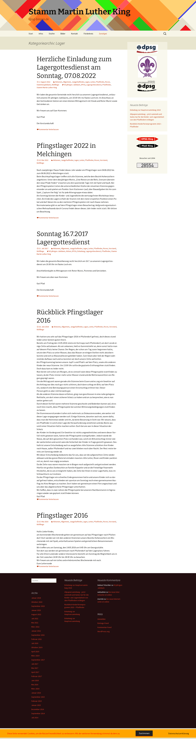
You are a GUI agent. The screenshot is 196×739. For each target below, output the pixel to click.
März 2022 (35, 627)
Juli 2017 (34, 664)
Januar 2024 (36, 598)
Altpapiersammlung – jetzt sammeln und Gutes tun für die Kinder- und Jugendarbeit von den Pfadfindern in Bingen (147, 117)
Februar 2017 (36, 676)
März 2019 (35, 655)
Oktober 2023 (36, 602)
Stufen (52, 33)
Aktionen (58, 82)
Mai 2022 (34, 622)
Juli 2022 (34, 618)
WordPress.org (103, 631)
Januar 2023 (36, 610)
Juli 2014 (34, 717)
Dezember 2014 (37, 709)
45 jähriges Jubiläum (57, 251)
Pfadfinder (100, 82)
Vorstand (103, 160)
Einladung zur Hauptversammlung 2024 (145, 110)
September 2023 (38, 606)
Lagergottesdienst (93, 84)
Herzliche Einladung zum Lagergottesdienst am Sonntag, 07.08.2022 (74, 67)
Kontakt (74, 33)
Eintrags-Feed (103, 623)
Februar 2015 (36, 701)
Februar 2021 (36, 639)
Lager (87, 82)
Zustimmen (144, 733)
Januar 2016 (36, 693)
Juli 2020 (34, 643)
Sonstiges (103, 33)
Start (31, 33)
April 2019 (35, 651)
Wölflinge (55, 84)
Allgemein (67, 82)
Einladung (81, 251)
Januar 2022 (36, 631)
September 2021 (38, 635)
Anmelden (101, 619)
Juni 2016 (35, 680)
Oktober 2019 (36, 647)
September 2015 (38, 697)
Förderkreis (88, 33)
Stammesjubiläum (44, 84)
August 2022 (36, 614)
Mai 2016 (34, 684)
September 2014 (38, 713)
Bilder (62, 33)
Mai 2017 (34, 668)
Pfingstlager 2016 (62, 515)
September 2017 (38, 660)
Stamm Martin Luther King (47, 87)
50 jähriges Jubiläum (72, 84)
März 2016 (35, 688)
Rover (107, 82)
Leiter (92, 82)
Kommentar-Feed (104, 627)
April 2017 (35, 672)
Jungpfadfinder (78, 82)
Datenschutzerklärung (178, 733)
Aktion (68, 251)
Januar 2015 (36, 705)
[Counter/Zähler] (147, 165)
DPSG (83, 84)
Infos (41, 33)
